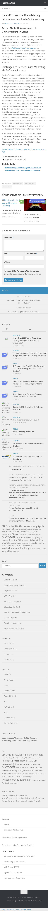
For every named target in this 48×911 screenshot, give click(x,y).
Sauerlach (26, 540)
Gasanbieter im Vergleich (13, 623)
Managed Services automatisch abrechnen (19, 856)
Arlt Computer (9, 680)
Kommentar (8, 238)
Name (6, 254)
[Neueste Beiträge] (7, 329)
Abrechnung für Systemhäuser (15, 862)
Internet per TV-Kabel (12, 607)
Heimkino (25, 531)
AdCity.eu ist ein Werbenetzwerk (24, 48)
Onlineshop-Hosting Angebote (13, 845)
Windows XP (42, 549)
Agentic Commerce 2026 (13, 872)
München (20, 537)
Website (7, 262)
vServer (21, 546)
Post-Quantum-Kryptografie (14, 878)
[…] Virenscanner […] (16, 469)
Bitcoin (3, 529)
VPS (17, 546)
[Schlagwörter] (40, 329)
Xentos (5, 551)
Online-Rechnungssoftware (21, 801)
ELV (5, 702)
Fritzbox (16, 531)
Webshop (27, 545)
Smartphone (7, 543)
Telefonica (32, 543)
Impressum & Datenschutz (13, 830)
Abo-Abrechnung (28, 526)
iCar (36, 531)
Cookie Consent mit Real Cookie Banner (15, 909)
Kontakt (6, 824)
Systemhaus (25, 543)
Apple (41, 526)
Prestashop (5, 540)
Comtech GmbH (9, 691)
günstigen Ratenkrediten (27, 798)
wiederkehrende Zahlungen (16, 548)
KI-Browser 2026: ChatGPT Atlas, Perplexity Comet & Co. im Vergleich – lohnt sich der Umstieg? (29, 368)
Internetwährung (6, 534)
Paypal (40, 537)
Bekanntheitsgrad (30, 183)
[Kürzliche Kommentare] (29, 329)
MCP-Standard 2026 (11, 867)
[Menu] (45, 3)
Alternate (7, 674)
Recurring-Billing (16, 540)
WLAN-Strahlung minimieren (23, 432)
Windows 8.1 (35, 549)
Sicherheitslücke (37, 540)
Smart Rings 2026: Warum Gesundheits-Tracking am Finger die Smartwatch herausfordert (27, 340)
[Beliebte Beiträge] (18, 329)
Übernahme (13, 551)
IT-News (15, 363)
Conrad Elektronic (10, 696)
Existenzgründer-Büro (35, 529)
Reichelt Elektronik (10, 723)
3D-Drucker (8, 526)
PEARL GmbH (9, 707)
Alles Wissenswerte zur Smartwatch (26, 420)
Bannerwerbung (17, 183)
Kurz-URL (22, 534)
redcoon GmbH (9, 718)
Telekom (39, 543)
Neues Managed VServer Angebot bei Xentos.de (23, 168)
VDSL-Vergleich (9, 596)
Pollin (6, 712)
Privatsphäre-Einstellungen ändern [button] (14, 838)
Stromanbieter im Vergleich (14, 629)
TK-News (16, 350)
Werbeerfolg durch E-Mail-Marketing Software (22, 170)
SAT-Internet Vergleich (12, 601)
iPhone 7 (15, 534)
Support (19, 543)
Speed (15, 543)
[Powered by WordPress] (15, 901)
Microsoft (8, 537)
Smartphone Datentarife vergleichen (17, 612)
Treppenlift (23, 795)
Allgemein (6, 9)
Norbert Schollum (12, 24)
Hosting (32, 532)
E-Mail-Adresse (31, 254)
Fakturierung (7, 531)
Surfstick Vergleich (10, 580)
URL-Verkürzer (12, 546)
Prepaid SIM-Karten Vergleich (14, 585)
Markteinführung (35, 534)
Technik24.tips (8, 3)
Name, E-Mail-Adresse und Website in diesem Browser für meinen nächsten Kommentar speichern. (22, 272)
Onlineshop (31, 537)
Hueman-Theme (36, 901)
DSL (13, 529)
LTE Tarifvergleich (10, 618)
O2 (25, 538)
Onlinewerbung (7, 187)
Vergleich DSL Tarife (11, 591)
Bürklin (6, 685)
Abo (16, 526)
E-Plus (27, 529)
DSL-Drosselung (20, 529)
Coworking (9, 529)
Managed (28, 534)
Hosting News (9, 649)
